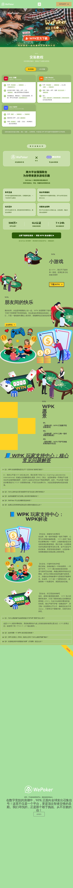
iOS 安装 (42, 69)
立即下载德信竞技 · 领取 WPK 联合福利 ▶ (36, 235)
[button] (39, 4)
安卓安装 (31, 69)
